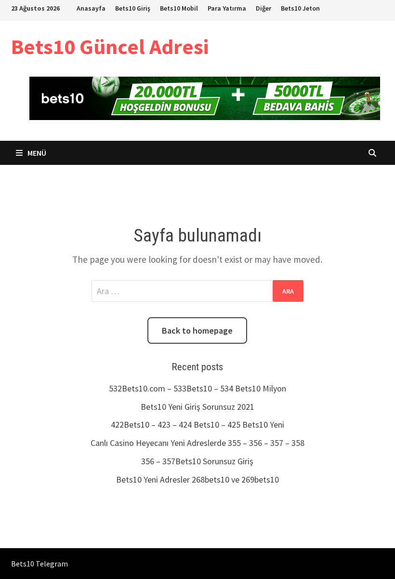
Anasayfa (91, 8)
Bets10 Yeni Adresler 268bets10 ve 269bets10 (197, 479)
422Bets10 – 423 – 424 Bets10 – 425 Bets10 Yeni (197, 424)
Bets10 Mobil (179, 8)
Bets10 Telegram (39, 563)
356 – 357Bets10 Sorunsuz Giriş (197, 461)
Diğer (263, 8)
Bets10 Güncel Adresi (110, 46)
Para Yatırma (227, 8)
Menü (36, 153)
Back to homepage (197, 330)
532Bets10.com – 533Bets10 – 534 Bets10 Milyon (197, 388)
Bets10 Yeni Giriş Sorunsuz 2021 (197, 406)
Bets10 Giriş (132, 8)
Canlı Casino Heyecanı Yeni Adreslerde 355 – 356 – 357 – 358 (197, 442)
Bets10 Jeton (300, 8)
